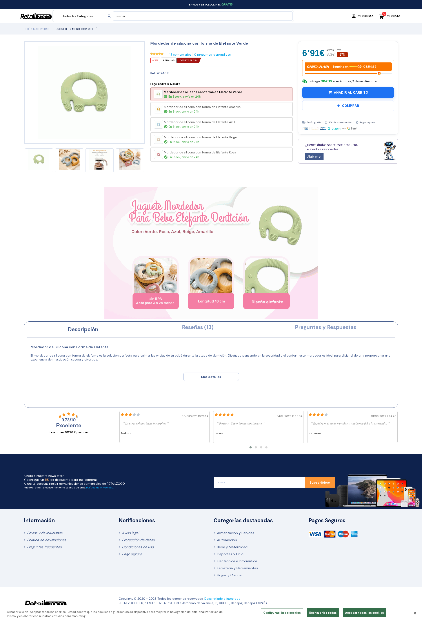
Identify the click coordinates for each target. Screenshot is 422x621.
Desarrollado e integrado (222, 599)
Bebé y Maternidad (232, 547)
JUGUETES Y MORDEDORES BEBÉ (76, 29)
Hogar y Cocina (229, 575)
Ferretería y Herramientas (237, 568)
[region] (211, 613)
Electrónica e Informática (237, 561)
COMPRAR (350, 106)
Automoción (227, 540)
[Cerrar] (415, 613)
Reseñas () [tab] (197, 327)
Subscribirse (320, 482)
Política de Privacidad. (100, 487)
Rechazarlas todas (323, 613)
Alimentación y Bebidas (235, 533)
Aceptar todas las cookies (364, 613)
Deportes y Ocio (230, 554)
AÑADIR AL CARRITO (351, 92)
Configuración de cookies (282, 613)
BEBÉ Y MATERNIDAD (36, 29)
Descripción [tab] (83, 329)
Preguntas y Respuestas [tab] (325, 327)
